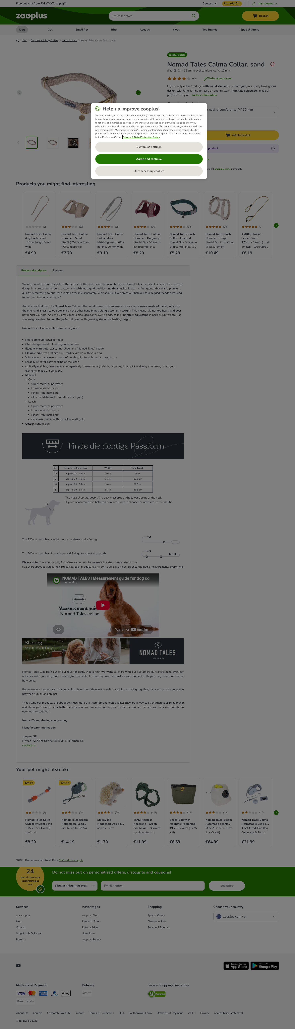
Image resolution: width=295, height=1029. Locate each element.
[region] (149, 141)
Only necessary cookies (149, 171)
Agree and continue (149, 159)
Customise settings (149, 147)
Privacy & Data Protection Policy (141, 137)
